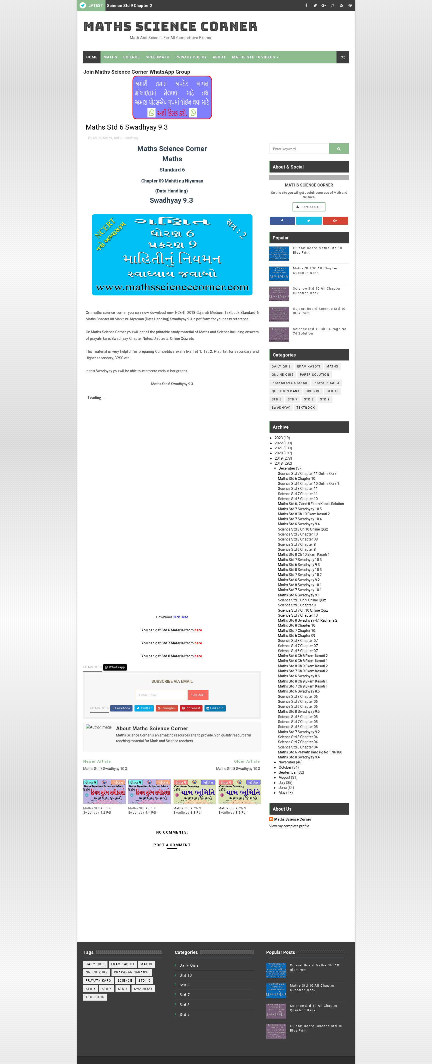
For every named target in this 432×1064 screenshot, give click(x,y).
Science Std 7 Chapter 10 (298, 615)
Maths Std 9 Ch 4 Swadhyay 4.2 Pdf (97, 810)
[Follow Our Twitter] (309, 221)
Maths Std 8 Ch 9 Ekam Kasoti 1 (303, 681)
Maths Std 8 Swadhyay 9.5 (299, 711)
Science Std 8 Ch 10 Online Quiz (303, 529)
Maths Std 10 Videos (253, 57)
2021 (279, 448)
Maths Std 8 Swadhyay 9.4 (299, 757)
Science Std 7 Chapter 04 (298, 742)
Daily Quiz (281, 366)
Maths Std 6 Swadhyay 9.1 (299, 595)
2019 (279, 458)
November (287, 762)
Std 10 (333, 391)
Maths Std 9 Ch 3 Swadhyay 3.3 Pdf (188, 810)
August (285, 777)
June (283, 788)
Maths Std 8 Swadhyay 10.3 (300, 570)
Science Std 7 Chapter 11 (298, 494)
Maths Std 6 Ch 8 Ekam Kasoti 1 (303, 661)
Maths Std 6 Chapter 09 (296, 636)
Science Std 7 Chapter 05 (298, 722)
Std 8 (309, 399)
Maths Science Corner (170, 26)
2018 (279, 463)
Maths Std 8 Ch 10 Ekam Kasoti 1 (304, 554)
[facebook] (306, 5)
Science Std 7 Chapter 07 (298, 646)
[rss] (341, 5)
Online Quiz (283, 374)
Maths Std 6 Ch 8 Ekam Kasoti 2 (303, 656)
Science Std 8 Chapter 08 (298, 539)
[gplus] (324, 5)
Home (92, 57)
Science (131, 57)
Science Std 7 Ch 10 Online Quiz (303, 610)
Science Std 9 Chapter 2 (129, 5)
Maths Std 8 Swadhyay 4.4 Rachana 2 (307, 620)
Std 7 (293, 399)
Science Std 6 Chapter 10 (298, 499)
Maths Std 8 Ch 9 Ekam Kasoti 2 (303, 666)
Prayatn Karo (327, 383)
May (282, 793)
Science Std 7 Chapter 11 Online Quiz (307, 474)
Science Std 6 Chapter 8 (297, 549)
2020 (279, 453)
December (287, 468)
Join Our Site (311, 207)
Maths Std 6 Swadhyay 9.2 (299, 580)
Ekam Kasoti (308, 366)
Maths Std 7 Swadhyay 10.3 (300, 560)
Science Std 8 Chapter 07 (298, 641)
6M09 (97, 138)
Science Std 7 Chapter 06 (298, 702)
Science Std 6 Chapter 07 (298, 651)
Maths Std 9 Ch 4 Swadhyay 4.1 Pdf (142, 810)
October (285, 767)
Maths (110, 57)
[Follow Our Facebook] (282, 221)
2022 (279, 443)
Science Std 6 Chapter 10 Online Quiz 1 (308, 484)
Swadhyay (131, 138)
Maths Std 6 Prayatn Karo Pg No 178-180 (310, 752)
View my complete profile (289, 826)
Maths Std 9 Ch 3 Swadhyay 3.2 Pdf (232, 810)
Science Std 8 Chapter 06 (298, 697)
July (282, 783)
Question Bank (286, 391)
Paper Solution (314, 374)
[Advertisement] (309, 102)
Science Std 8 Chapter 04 (298, 737)
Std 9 (325, 399)
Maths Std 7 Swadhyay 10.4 (300, 519)
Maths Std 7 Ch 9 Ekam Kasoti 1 (303, 686)
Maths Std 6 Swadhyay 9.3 (299, 565)
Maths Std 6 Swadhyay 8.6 (299, 676)
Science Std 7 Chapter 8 (297, 544)
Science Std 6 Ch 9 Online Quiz (302, 600)
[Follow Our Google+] (335, 221)
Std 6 (118, 138)
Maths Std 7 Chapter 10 (296, 631)
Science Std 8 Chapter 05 (298, 717)
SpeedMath (158, 57)
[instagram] (332, 5)
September (288, 772)
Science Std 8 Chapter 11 (298, 489)
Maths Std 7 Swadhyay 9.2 (299, 732)
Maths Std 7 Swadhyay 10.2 (300, 575)
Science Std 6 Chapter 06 (298, 707)
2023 (279, 438)
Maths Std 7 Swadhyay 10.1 (300, 590)
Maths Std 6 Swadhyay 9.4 (299, 524)
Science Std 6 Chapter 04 (298, 747)
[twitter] (315, 5)
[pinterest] (350, 5)
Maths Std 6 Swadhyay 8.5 (299, 691)
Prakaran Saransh (290, 383)
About (219, 57)
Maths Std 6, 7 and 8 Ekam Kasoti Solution (311, 504)
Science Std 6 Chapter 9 (297, 605)
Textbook (305, 407)
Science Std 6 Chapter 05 (298, 727)
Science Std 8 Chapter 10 (298, 534)
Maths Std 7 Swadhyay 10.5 (300, 509)
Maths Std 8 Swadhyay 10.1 (300, 585)
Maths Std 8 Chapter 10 (296, 625)
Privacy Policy (191, 57)
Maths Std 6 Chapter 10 (296, 479)
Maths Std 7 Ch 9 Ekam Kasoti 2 (303, 671)
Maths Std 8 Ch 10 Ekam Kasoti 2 (304, 514)
